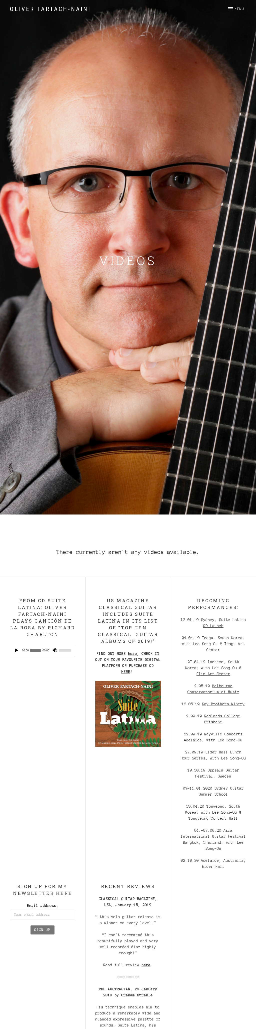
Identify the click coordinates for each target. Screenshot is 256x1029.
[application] (42, 650)
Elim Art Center (213, 674)
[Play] (16, 650)
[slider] (66, 650)
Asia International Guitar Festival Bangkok (213, 836)
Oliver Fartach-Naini (50, 9)
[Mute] (55, 650)
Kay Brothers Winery (223, 704)
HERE (125, 672)
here (132, 654)
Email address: (42, 906)
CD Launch (213, 626)
